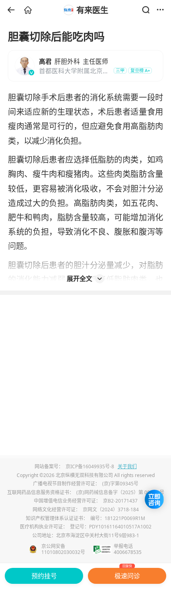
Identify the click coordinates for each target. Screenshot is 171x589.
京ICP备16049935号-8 (90, 466)
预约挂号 (44, 575)
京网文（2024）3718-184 (111, 509)
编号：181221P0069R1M (117, 518)
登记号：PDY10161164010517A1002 (111, 526)
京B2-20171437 (120, 500)
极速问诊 (127, 574)
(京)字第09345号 (120, 483)
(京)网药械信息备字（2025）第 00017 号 (120, 492)
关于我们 (127, 466)
